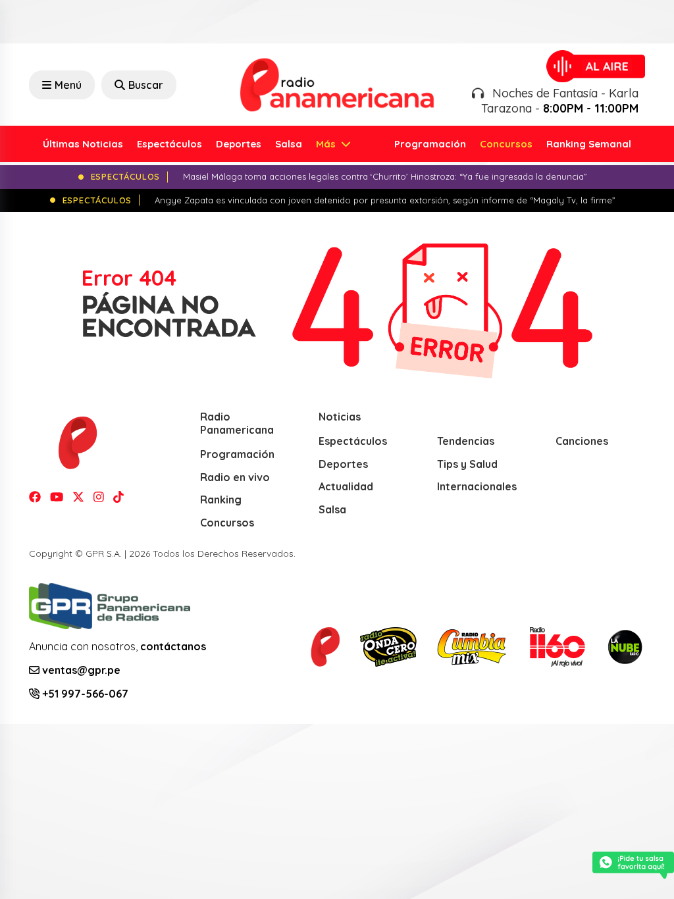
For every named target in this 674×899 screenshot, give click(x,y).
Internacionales (477, 486)
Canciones (582, 441)
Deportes (238, 144)
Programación (430, 144)
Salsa (288, 144)
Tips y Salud (467, 464)
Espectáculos (169, 144)
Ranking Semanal (588, 144)
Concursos (506, 144)
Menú (68, 84)
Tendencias (465, 441)
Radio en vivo (235, 477)
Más (327, 144)
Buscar (145, 84)
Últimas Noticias (83, 144)
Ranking (221, 499)
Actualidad (346, 486)
